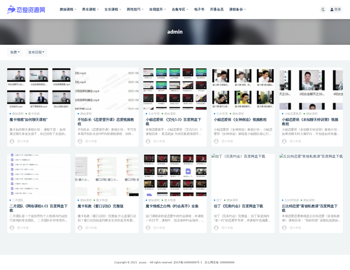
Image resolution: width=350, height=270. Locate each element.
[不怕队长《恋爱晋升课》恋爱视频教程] (107, 99)
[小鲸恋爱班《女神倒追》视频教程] (243, 99)
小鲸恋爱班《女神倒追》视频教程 (240, 120)
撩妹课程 (18, 113)
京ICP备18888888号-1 (187, 262)
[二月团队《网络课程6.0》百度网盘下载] (38, 185)
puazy (142, 262)
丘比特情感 (292, 200)
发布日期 (35, 52)
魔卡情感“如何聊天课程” (29, 120)
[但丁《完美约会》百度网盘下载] (243, 156)
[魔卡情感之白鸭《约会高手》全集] (175, 185)
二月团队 (18, 200)
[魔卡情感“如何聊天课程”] (38, 99)
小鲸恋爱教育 (293, 113)
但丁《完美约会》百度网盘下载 (238, 206)
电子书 (199, 9)
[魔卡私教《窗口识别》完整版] (107, 185)
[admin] (12, 141)
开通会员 (217, 9)
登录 (337, 9)
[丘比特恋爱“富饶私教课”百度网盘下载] (311, 156)
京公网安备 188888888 (220, 262)
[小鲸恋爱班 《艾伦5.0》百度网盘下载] (175, 99)
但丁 (219, 200)
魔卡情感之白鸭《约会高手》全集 (172, 206)
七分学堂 (154, 113)
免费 (13, 52)
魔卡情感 (34, 113)
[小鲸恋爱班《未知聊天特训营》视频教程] (311, 99)
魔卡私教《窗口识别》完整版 (100, 206)
